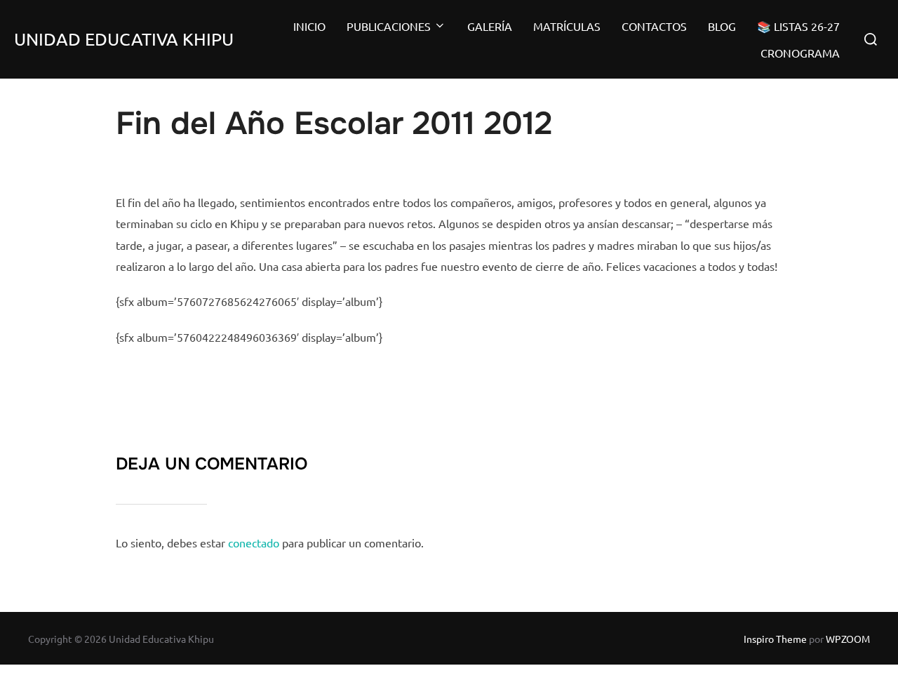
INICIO (309, 26)
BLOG (722, 26)
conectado (253, 542)
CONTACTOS (654, 26)
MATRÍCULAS (567, 26)
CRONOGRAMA (800, 53)
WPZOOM (848, 638)
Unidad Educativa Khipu (124, 39)
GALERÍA (489, 26)
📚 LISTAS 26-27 (798, 26)
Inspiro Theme (775, 638)
